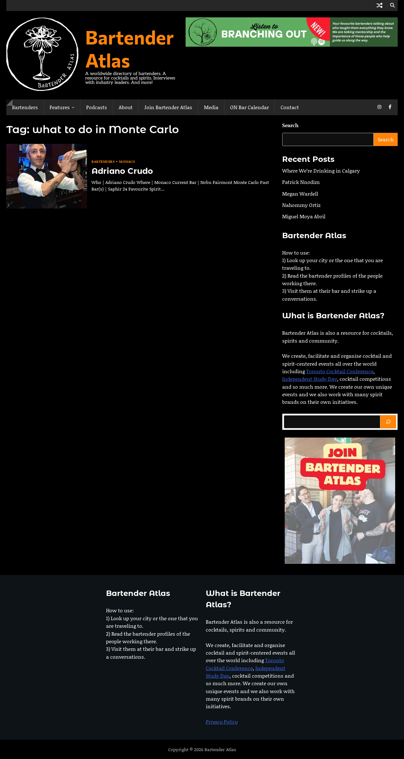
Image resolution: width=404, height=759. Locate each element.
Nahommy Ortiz (301, 205)
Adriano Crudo (122, 171)
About (126, 107)
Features (60, 107)
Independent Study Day (309, 379)
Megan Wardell (300, 193)
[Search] (388, 421)
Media (211, 107)
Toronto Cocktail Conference (339, 371)
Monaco (127, 161)
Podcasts (96, 107)
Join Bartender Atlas (168, 107)
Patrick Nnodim (301, 182)
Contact (290, 107)
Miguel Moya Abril (303, 216)
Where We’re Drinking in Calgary (321, 170)
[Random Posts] (380, 5)
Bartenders (25, 107)
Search (290, 125)
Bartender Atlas (129, 48)
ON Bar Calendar (249, 107)
